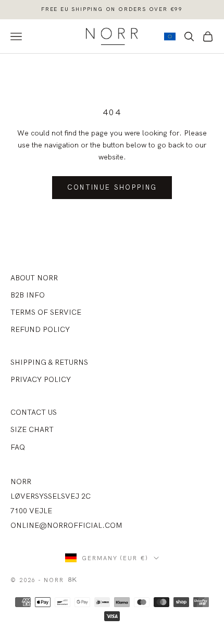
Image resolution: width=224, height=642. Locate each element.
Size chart (32, 429)
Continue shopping (112, 187)
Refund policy (40, 329)
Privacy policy (40, 379)
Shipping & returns (49, 362)
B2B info (27, 295)
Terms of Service (45, 312)
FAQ (17, 447)
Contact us (33, 412)
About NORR (34, 277)
